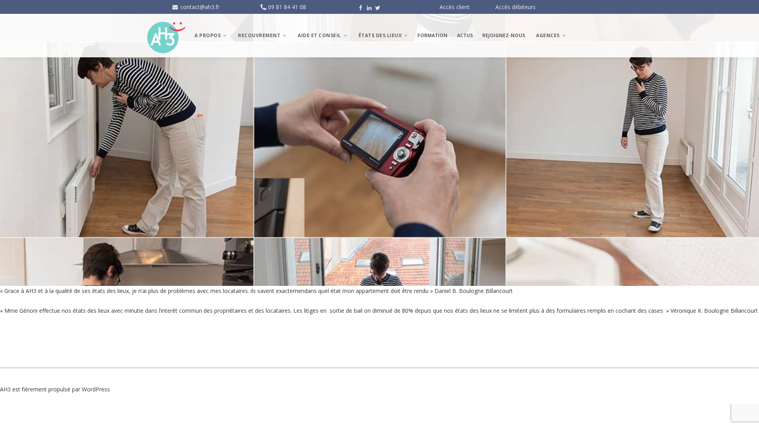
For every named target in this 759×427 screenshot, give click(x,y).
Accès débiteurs (515, 7)
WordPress (96, 389)
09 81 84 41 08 (287, 7)
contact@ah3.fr (199, 7)
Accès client (455, 7)
